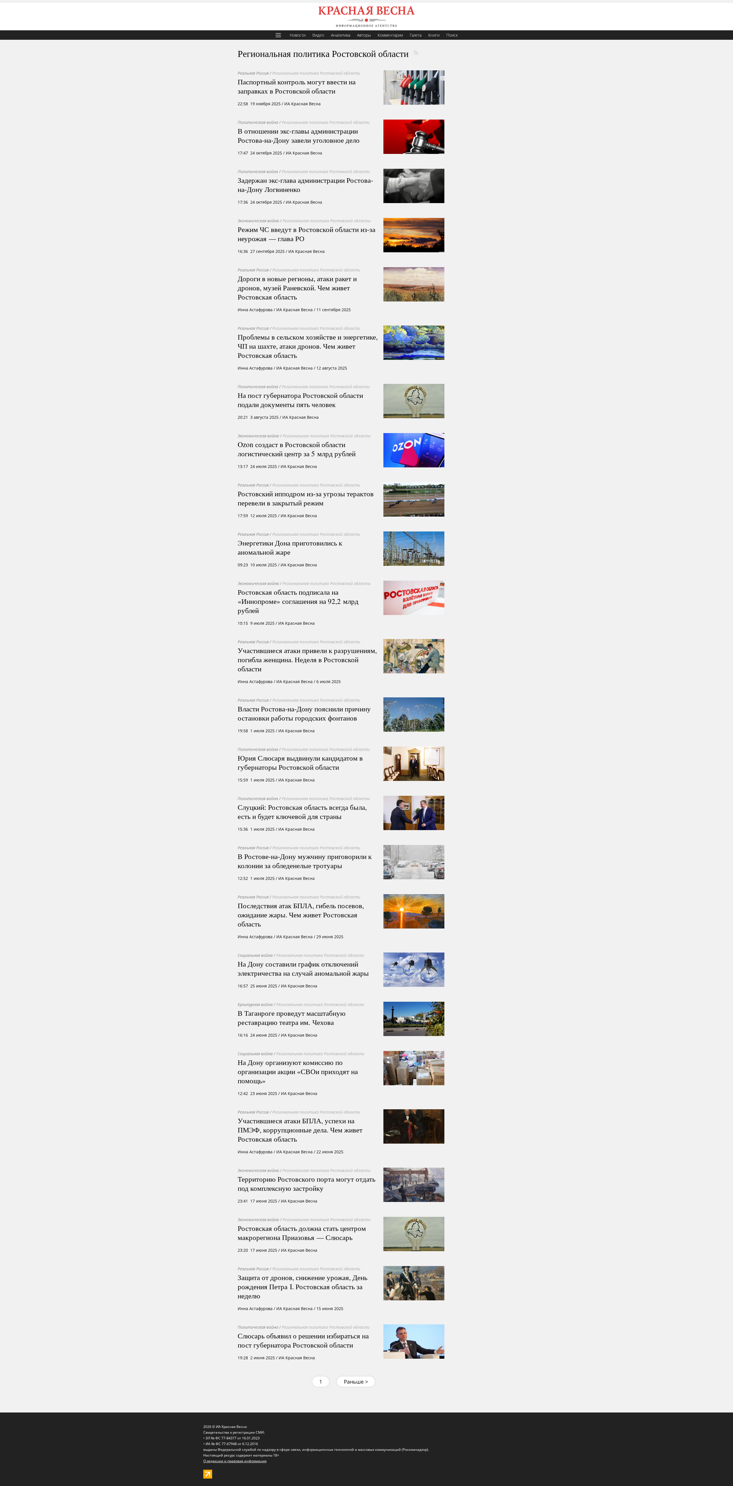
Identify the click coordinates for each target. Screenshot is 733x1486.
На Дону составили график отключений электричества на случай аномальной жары (303, 968)
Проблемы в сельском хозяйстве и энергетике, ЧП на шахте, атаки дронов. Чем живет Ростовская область (308, 346)
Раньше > (356, 1381)
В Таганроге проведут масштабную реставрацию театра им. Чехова (292, 1017)
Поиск (452, 35)
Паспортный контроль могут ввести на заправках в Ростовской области (297, 86)
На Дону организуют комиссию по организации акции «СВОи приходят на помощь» (298, 1071)
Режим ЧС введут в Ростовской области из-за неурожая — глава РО (306, 233)
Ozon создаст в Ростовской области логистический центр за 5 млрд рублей (297, 448)
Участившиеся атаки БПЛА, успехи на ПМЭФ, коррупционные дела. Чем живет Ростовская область (300, 1130)
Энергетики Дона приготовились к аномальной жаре (290, 547)
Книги (434, 35)
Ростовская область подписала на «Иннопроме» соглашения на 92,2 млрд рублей (298, 601)
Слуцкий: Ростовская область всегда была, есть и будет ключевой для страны (302, 811)
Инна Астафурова (255, 309)
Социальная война (255, 955)
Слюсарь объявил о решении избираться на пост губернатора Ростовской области (303, 1340)
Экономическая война (258, 220)
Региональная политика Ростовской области (316, 73)
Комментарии (390, 35)
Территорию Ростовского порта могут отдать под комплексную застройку (306, 1183)
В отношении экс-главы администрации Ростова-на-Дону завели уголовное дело (299, 135)
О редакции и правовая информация (235, 1461)
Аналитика (340, 35)
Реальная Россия (253, 73)
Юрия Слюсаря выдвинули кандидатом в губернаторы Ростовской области (300, 762)
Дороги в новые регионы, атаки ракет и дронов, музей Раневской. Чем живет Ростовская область (297, 287)
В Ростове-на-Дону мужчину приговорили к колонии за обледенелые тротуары (305, 860)
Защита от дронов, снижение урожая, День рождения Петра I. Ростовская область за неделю (302, 1286)
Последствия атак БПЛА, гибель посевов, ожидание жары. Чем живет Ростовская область (301, 914)
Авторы (364, 35)
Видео (318, 35)
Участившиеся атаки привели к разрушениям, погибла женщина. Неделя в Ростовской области (307, 659)
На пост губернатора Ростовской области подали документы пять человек (300, 399)
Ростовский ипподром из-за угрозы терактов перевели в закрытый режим (306, 498)
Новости (298, 35)
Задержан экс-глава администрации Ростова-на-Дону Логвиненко (305, 184)
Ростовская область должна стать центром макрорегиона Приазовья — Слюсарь (302, 1232)
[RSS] (416, 52)
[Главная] (366, 16)
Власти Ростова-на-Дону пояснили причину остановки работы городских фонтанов (304, 713)
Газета (415, 35)
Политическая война (258, 122)
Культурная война (255, 1004)
